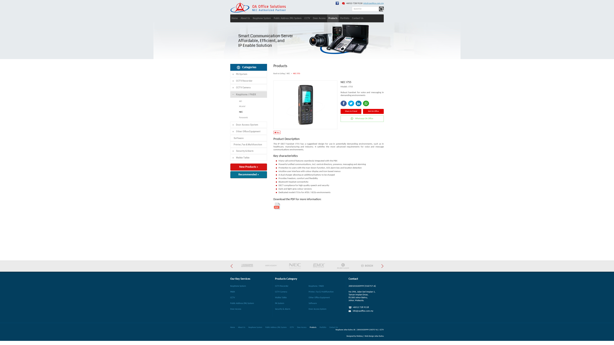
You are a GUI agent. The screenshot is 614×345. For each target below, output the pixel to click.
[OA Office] (258, 12)
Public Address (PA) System (288, 18)
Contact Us (357, 18)
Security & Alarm (244, 151)
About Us (245, 18)
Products (332, 18)
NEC (241, 112)
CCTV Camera (243, 87)
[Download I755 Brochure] (277, 209)
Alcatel (242, 106)
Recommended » (248, 174)
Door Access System (247, 124)
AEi (240, 101)
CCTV (307, 18)
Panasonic (243, 117)
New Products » (248, 167)
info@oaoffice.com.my (373, 3)
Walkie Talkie (242, 157)
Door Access (319, 18)
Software (239, 138)
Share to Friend (351, 111)
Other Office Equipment (248, 131)
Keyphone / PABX (246, 94)
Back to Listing (279, 74)
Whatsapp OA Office (364, 118)
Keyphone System (262, 18)
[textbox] (365, 9)
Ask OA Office (373, 111)
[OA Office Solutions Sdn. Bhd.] (337, 4)
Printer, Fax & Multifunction (248, 144)
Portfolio (344, 18)
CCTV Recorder (244, 81)
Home (235, 18)
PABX (232, 292)
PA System (241, 74)
